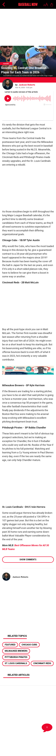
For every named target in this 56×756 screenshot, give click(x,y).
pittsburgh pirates (16, 657)
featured (10, 644)
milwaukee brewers (16, 651)
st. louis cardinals (16, 663)
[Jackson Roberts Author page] (7, 84)
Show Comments (28, 559)
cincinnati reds (42, 663)
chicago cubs (29, 644)
